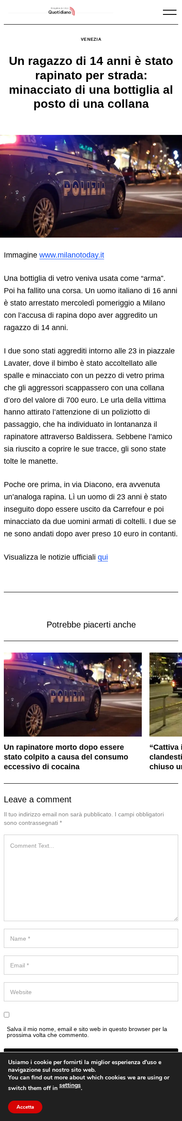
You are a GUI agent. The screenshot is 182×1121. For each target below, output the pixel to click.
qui (103, 557)
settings (70, 1085)
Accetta (25, 1107)
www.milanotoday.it (71, 255)
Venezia (91, 39)
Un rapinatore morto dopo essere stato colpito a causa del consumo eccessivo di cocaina (66, 757)
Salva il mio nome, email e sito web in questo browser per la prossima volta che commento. (87, 1032)
